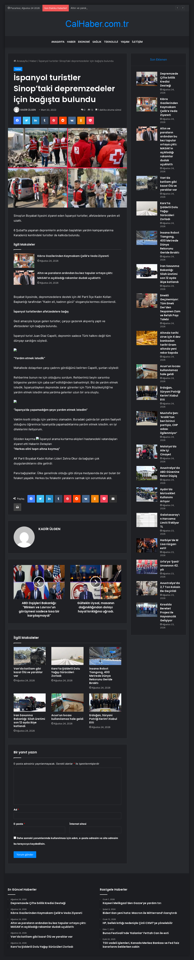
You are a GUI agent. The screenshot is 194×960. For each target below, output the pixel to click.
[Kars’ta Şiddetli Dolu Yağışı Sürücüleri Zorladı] (67, 656)
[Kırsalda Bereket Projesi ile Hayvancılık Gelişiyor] (146, 610)
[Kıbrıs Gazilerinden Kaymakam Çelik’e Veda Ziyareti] (24, 260)
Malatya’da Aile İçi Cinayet (168, 450)
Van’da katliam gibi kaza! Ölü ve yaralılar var (28, 672)
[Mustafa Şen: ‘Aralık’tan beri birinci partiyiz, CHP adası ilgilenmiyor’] (146, 418)
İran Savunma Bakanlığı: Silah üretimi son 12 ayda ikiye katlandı (29, 720)
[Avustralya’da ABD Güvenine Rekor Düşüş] (146, 473)
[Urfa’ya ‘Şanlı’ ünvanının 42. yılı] (146, 567)
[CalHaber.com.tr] (97, 23)
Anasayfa (57, 41)
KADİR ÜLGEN (28, 109)
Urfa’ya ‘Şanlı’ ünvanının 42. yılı (169, 565)
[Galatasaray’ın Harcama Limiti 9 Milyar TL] (146, 520)
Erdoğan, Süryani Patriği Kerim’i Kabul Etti (103, 718)
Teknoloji (111, 41)
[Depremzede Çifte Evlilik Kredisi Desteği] (146, 79)
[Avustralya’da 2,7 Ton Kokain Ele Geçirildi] (146, 588)
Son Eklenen (158, 59)
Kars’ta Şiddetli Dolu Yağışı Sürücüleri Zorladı (65, 672)
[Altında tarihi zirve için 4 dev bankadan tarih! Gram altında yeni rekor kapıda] (146, 338)
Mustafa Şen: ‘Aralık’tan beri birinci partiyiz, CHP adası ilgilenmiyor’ (169, 423)
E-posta (19, 823)
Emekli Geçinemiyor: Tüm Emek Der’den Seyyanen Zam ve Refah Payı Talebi (170, 307)
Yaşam (125, 41)
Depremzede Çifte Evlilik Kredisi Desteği (169, 79)
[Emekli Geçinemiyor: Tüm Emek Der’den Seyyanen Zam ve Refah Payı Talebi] (146, 301)
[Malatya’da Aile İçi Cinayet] (146, 452)
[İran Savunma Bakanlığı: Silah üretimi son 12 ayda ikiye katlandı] (30, 702)
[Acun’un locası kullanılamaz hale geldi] (67, 702)
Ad (16, 809)
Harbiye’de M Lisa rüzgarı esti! (169, 544)
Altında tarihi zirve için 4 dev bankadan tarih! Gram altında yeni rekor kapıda (170, 343)
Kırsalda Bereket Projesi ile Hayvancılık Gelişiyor (168, 612)
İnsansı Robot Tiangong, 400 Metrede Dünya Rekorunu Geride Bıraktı (100, 676)
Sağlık (96, 41)
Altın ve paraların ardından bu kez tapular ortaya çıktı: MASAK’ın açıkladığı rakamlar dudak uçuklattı (128, 7)
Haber (71, 41)
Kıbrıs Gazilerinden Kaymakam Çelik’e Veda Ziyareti (73, 256)
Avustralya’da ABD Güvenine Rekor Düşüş (170, 472)
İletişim (137, 41)
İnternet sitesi (78, 823)
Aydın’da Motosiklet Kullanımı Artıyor (167, 495)
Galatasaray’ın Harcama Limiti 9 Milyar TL (170, 521)
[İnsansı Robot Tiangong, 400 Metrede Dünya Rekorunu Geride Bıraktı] (105, 656)
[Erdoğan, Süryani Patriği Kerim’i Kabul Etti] (105, 702)
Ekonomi (84, 41)
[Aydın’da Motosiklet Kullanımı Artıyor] (146, 494)
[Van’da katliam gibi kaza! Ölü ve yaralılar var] (30, 656)
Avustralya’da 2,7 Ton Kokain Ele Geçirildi (170, 587)
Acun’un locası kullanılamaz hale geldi (67, 717)
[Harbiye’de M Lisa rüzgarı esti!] (146, 545)
